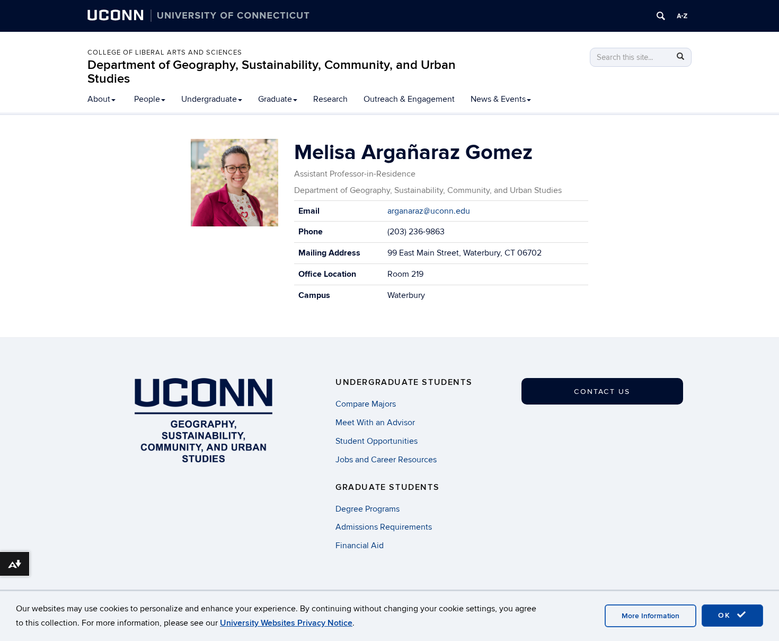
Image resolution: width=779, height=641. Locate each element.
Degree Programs (367, 509)
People (147, 99)
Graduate (275, 99)
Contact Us (602, 391)
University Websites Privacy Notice (286, 623)
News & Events (498, 99)
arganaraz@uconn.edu (428, 211)
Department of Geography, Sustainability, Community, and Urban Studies (271, 71)
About (98, 99)
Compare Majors (365, 404)
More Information (650, 615)
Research (330, 99)
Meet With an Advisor (375, 422)
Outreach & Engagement (409, 99)
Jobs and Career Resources (386, 459)
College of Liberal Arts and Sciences (164, 52)
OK (726, 615)
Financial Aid (359, 545)
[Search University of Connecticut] (660, 15)
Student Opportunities (376, 441)
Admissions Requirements (383, 527)
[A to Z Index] (682, 15)
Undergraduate (209, 99)
